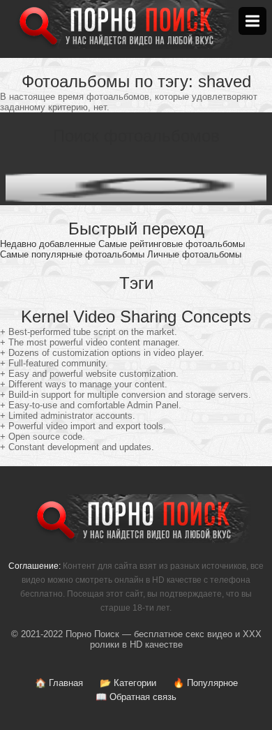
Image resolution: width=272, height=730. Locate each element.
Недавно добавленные (48, 244)
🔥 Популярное (205, 683)
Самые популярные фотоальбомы (72, 254)
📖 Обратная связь (136, 697)
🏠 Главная (59, 683)
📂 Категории (128, 683)
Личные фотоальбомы (194, 254)
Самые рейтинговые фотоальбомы (171, 244)
